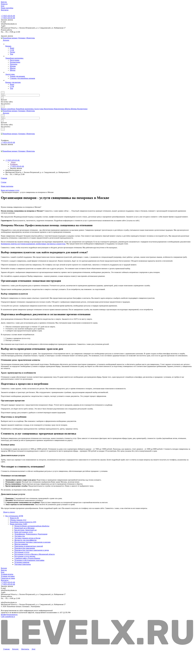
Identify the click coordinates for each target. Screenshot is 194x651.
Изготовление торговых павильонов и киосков (32, 542)
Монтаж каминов (21, 544)
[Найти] (3, 106)
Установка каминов (21, 562)
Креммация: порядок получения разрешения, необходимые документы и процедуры (33, 244)
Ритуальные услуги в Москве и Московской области (34, 554)
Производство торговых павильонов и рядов (31, 550)
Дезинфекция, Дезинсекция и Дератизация (30, 534)
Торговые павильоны (22, 564)
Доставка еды (19, 536)
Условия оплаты (7, 574)
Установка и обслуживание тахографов (29, 560)
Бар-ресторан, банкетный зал (25, 530)
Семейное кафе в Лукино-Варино (27, 558)
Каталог (4, 568)
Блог (2, 572)
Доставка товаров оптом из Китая (27, 538)
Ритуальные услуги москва (24, 556)
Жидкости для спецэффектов (25, 540)
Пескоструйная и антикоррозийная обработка (31, 526)
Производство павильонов (24, 548)
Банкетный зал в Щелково (24, 528)
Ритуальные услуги (21, 552)
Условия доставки (8, 576)
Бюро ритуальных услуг (23, 532)
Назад (13, 162)
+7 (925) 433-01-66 (8, 16)
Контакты (4, 580)
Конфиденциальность (9, 614)
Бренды (4, 570)
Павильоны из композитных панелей (28, 546)
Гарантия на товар (8, 578)
